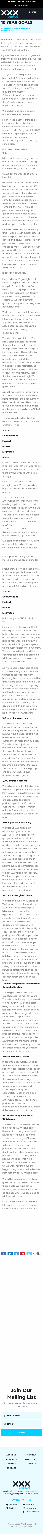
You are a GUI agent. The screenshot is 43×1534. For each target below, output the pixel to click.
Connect (11, 1464)
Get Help (31, 1455)
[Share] (3, 1253)
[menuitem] (15, 2)
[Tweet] (16, 1253)
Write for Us (31, 1459)
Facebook (14, 1505)
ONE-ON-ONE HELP (21, 6)
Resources (11, 1459)
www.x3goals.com (12, 1189)
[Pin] (22, 1253)
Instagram (30, 1508)
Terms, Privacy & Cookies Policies (21, 1526)
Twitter (12, 1508)
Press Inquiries (32, 1512)
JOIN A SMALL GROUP (15, 2)
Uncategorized (8, 31)
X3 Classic (8, 28)
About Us (11, 1455)
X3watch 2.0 (31, 2)
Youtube (29, 1505)
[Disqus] (21, 1288)
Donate (32, 12)
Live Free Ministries (32, 1491)
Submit (21, 1432)
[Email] (29, 1253)
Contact (11, 1468)
